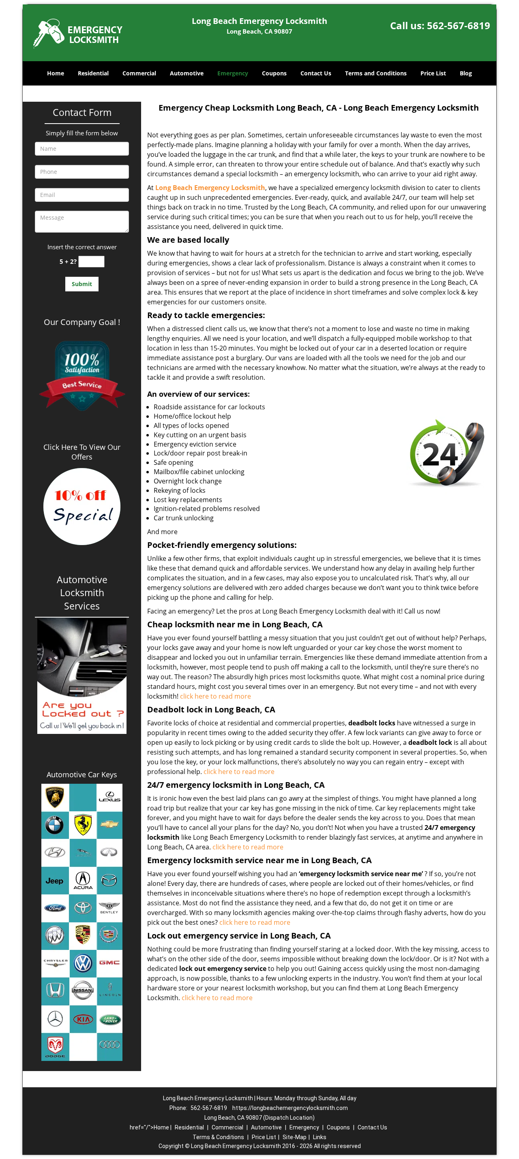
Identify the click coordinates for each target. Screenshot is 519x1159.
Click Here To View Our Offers (81, 452)
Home (55, 73)
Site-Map (295, 1137)
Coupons (274, 73)
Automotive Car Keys (82, 774)
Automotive (187, 73)
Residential (93, 73)
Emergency (232, 73)
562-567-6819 (458, 25)
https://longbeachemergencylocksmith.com (290, 1108)
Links (319, 1137)
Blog (466, 73)
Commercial (139, 73)
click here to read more (215, 696)
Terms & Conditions (218, 1137)
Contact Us (315, 73)
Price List (433, 73)
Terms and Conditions (376, 73)
